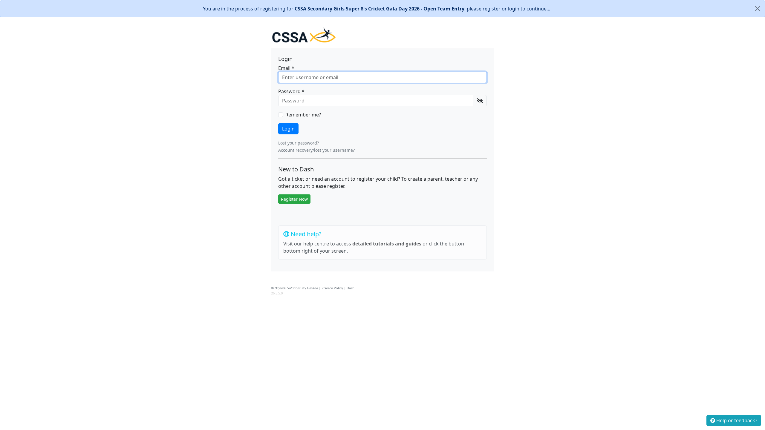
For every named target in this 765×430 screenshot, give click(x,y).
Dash (350, 288)
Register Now (294, 199)
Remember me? (303, 114)
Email (286, 68)
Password (291, 91)
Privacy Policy (332, 288)
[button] (480, 100)
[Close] (757, 8)
